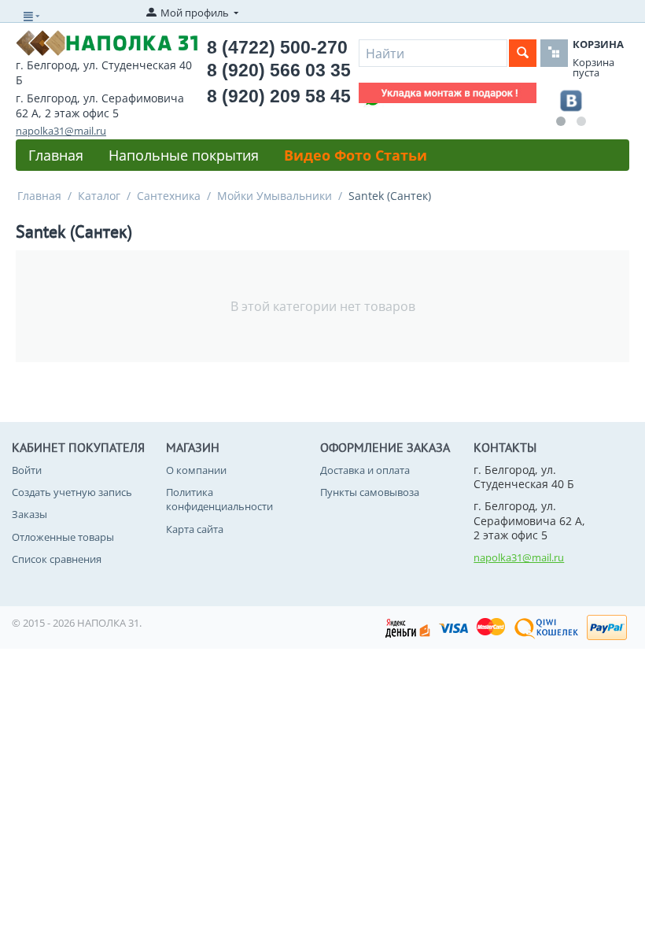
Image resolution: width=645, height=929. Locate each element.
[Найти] (522, 53)
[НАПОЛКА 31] (107, 42)
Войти (27, 470)
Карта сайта (194, 529)
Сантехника (169, 195)
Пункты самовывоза (369, 492)
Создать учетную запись (72, 492)
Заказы (29, 514)
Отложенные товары (63, 537)
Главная (55, 155)
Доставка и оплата (365, 470)
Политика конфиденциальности (219, 499)
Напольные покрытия (184, 155)
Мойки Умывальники (274, 195)
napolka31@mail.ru (61, 131)
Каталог (99, 195)
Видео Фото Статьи (355, 155)
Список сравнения (56, 559)
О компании (196, 470)
